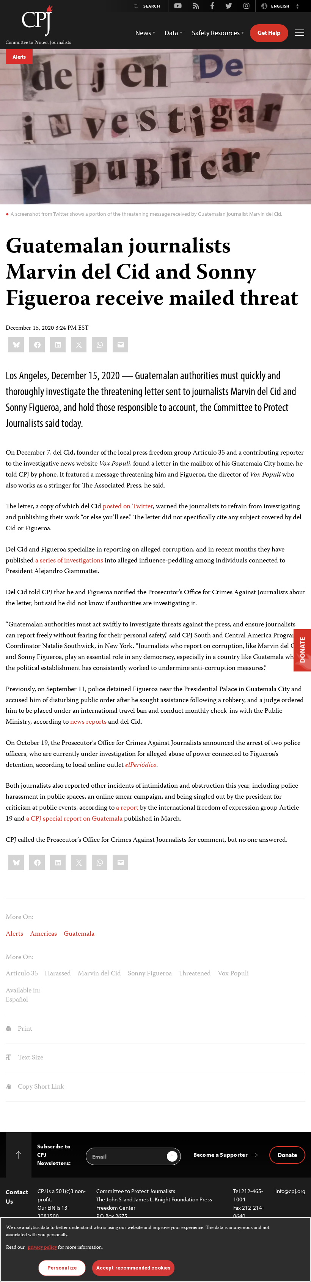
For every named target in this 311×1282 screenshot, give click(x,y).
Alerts (19, 56)
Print (24, 1029)
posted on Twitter (128, 506)
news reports (88, 722)
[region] (155, 1249)
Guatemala (79, 934)
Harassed (58, 974)
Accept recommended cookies (133, 1268)
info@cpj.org (290, 1191)
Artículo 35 (22, 974)
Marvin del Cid (99, 974)
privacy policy (42, 1248)
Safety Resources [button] (216, 32)
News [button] (143, 32)
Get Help (269, 32)
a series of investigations (69, 561)
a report (127, 808)
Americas (43, 934)
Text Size (29, 1058)
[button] (297, 6)
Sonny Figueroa (150, 974)
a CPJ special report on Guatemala (74, 819)
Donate (287, 1155)
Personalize (62, 1268)
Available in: (23, 991)
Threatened (195, 974)
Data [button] (171, 32)
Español (17, 1000)
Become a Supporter (220, 1154)
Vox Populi (233, 974)
